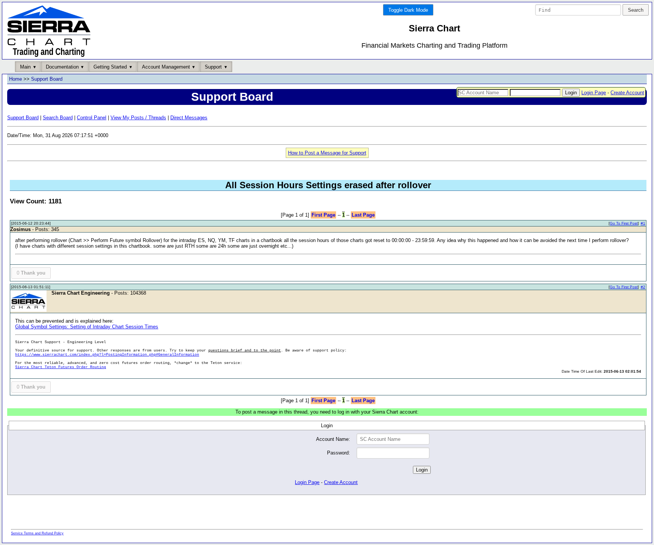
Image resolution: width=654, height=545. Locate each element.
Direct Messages (188, 117)
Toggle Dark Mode (408, 10)
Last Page (363, 215)
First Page (323, 215)
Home (15, 79)
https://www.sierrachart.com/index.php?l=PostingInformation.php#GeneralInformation (107, 355)
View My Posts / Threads (138, 117)
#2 (643, 287)
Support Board (46, 79)
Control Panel (91, 117)
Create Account (627, 92)
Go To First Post (624, 223)
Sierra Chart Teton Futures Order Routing (60, 367)
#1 (643, 223)
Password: (338, 453)
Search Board (58, 117)
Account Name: (333, 439)
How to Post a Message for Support (327, 153)
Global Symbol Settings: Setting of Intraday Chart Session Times (86, 326)
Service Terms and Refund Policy (37, 533)
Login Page (593, 92)
